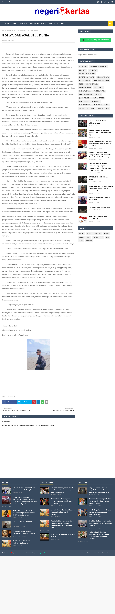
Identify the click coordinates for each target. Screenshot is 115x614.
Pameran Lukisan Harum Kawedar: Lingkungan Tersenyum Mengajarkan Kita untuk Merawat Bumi (99, 167)
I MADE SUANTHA (99, 91)
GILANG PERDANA (92, 84)
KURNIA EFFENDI (98, 98)
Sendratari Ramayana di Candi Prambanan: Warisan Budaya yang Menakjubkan (62, 490)
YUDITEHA (90, 108)
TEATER (95, 237)
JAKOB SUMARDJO (85, 98)
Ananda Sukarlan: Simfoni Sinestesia (22, 523)
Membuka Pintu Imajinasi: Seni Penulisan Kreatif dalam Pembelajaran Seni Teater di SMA (62, 524)
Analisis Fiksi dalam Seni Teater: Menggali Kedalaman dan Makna (63, 512)
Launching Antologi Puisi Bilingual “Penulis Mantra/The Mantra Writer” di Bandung (99, 154)
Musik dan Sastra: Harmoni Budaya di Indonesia (23, 542)
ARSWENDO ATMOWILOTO (98, 67)
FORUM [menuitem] (22, 24)
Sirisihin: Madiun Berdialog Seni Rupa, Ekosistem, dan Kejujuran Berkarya (100, 523)
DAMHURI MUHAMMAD (86, 77)
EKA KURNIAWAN (84, 80)
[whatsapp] (98, 2)
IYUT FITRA (98, 94)
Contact (17, 2)
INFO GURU (97, 234)
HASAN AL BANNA (85, 91)
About (10, 2)
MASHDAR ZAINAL (85, 105)
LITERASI (106, 234)
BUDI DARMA (93, 70)
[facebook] (101, 2)
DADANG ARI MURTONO (87, 73)
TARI (101, 237)
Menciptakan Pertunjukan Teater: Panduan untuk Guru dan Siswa (61, 501)
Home (4, 2)
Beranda (5, 30)
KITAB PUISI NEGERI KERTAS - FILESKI (98, 178)
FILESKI (81, 84)
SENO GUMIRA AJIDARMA (101, 105)
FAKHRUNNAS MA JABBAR (101, 80)
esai (107, 237)
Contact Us (96, 553)
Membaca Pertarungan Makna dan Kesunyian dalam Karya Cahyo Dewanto (99, 501)
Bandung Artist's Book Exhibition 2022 (97, 122)
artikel (81, 241)
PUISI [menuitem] (15, 24)
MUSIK (89, 234)
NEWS (88, 237)
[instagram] (108, 2)
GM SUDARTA (98, 87)
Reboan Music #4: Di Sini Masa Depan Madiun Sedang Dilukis (24, 489)
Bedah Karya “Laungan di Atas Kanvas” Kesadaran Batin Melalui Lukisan (99, 512)
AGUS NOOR (83, 67)
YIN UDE (81, 108)
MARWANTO (96, 101)
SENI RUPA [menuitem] (52, 24)
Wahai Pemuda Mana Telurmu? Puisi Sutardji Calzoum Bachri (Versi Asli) (100, 143)
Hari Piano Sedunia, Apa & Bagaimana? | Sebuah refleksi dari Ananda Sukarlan (24, 513)
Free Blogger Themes (42, 553)
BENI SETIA (82, 70)
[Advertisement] (57, 585)
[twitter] (105, 2)
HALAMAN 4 (13, 30)
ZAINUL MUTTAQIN (103, 108)
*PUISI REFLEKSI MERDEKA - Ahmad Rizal (98, 218)
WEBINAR (89, 241)
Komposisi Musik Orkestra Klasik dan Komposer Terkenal (24, 532)
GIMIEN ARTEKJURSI (85, 87)
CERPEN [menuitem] (6, 24)
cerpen (81, 237)
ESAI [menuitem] (62, 24)
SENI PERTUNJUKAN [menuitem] (37, 24)
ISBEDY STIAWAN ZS (85, 94)
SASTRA (81, 234)
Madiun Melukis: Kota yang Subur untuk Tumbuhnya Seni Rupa (99, 132)
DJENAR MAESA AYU (103, 77)
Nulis (103, 553)
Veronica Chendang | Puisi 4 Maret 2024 (98, 198)
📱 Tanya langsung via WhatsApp (95, 40)
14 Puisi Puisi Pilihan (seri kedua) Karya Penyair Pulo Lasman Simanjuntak (100, 188)
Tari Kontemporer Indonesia (99, 207)
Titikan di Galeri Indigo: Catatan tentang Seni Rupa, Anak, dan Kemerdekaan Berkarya (99, 535)
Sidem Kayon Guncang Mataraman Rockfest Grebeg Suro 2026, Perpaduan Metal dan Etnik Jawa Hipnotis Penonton (25, 500)
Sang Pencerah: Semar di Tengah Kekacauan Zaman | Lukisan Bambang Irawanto (99, 490)
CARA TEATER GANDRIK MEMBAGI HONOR (63, 535)
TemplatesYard (19, 553)
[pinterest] (112, 2)
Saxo (108, 553)
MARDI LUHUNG (84, 101)
